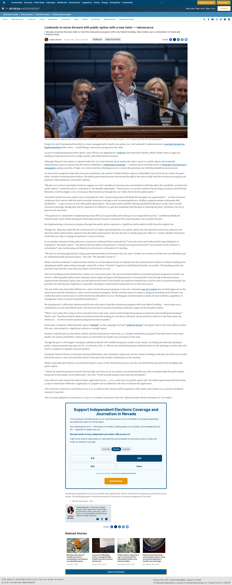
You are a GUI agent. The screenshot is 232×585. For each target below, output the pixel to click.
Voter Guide (39, 2)
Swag (76, 19)
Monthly (116, 449)
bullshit (94, 325)
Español (224, 8)
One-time (106, 449)
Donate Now (116, 481)
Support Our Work (206, 3)
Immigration (115, 2)
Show (116, 572)
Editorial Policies (17, 19)
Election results (43, 14)
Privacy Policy (159, 580)
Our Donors (95, 19)
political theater (135, 325)
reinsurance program (114, 165)
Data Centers (27, 14)
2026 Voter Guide (10, 14)
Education (50, 2)
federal (121, 153)
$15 (92, 458)
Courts (97, 2)
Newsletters (223, 3)
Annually (126, 449)
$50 (93, 466)
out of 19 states (149, 289)
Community (127, 2)
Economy (28, 2)
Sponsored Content (126, 19)
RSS (167, 580)
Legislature (87, 2)
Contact (173, 580)
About (5, 19)
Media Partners (110, 19)
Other (139, 466)
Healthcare (62, 2)
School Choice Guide (62, 14)
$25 (139, 458)
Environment (74, 2)
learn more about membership (124, 473)
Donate (85, 19)
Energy (105, 2)
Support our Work (194, 580)
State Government (113, 39)
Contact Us (31, 19)
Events (42, 19)
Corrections (65, 19)
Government (16, 2)
